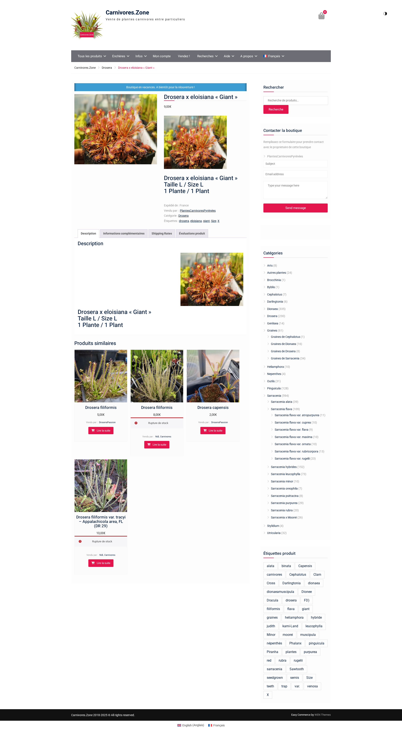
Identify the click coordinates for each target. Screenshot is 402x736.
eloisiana (196, 221)
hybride (316, 617)
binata (286, 566)
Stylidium (273, 525)
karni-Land (290, 626)
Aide (227, 56)
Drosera (107, 67)
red (269, 660)
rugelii (298, 660)
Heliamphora (275, 366)
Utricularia (274, 533)
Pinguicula (274, 388)
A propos (246, 56)
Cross (271, 583)
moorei (288, 635)
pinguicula (316, 643)
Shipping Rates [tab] (162, 233)
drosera (184, 221)
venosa (312, 686)
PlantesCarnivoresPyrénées (198, 210)
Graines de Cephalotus (285, 336)
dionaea (314, 583)
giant (206, 221)
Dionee (307, 592)
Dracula (272, 600)
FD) (306, 600)
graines (272, 617)
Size (213, 221)
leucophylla (313, 626)
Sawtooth (297, 669)
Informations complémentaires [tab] (123, 233)
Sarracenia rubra (282, 510)
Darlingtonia (275, 301)
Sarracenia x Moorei (284, 517)
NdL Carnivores (163, 436)
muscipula (308, 635)
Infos (139, 56)
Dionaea (272, 309)
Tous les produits (90, 56)
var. (297, 686)
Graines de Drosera (283, 351)
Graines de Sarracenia (285, 358)
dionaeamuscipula (280, 592)
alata (270, 566)
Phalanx (295, 643)
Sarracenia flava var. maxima (293, 437)
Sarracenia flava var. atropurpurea (297, 415)
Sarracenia (274, 395)
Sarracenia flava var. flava (291, 429)
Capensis (305, 566)
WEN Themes (322, 714)
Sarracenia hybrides (284, 467)
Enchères (118, 56)
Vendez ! (184, 56)
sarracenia (274, 669)
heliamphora (294, 617)
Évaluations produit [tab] (192, 233)
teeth (270, 686)
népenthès (274, 643)
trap (284, 686)
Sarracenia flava (281, 409)
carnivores (274, 575)
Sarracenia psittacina (285, 496)
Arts (270, 265)
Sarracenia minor (282, 481)
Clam (317, 575)
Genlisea (272, 323)
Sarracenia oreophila (284, 488)
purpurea (310, 652)
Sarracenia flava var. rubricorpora (296, 451)
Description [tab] (88, 233)
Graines (272, 330)
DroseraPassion (107, 422)
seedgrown (275, 678)
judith (271, 626)
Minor (271, 635)
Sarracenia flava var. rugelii (292, 458)
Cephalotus (274, 294)
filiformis (273, 609)
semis (294, 678)
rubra (282, 660)
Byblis (271, 287)
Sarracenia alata (281, 401)
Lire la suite (103, 431)
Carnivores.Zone (127, 12)
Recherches (205, 56)
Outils (271, 381)
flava (291, 609)
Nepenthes (274, 374)
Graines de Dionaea (283, 344)
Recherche (276, 109)
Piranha (272, 652)
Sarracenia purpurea (284, 503)
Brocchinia (274, 280)
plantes (291, 652)
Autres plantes (276, 272)
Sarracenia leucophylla (285, 474)
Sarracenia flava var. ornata (293, 444)
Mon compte (162, 56)
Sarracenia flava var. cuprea (293, 422)
